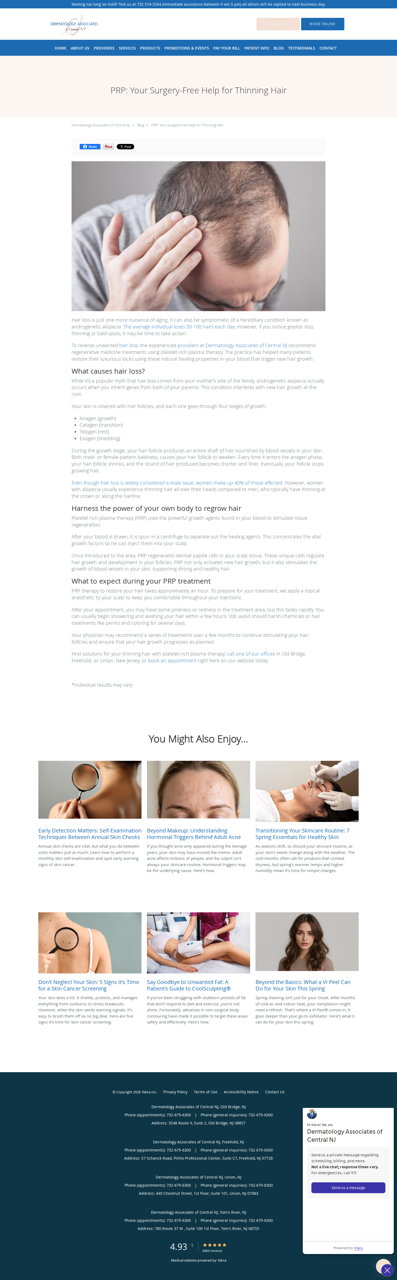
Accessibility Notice (241, 1091)
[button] (322, 24)
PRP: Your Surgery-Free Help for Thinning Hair (187, 125)
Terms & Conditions (205, 1092)
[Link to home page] (66, 24)
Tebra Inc (149, 1092)
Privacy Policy (175, 1091)
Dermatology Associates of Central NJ (100, 125)
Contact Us (275, 1091)
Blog (140, 125)
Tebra (221, 1260)
